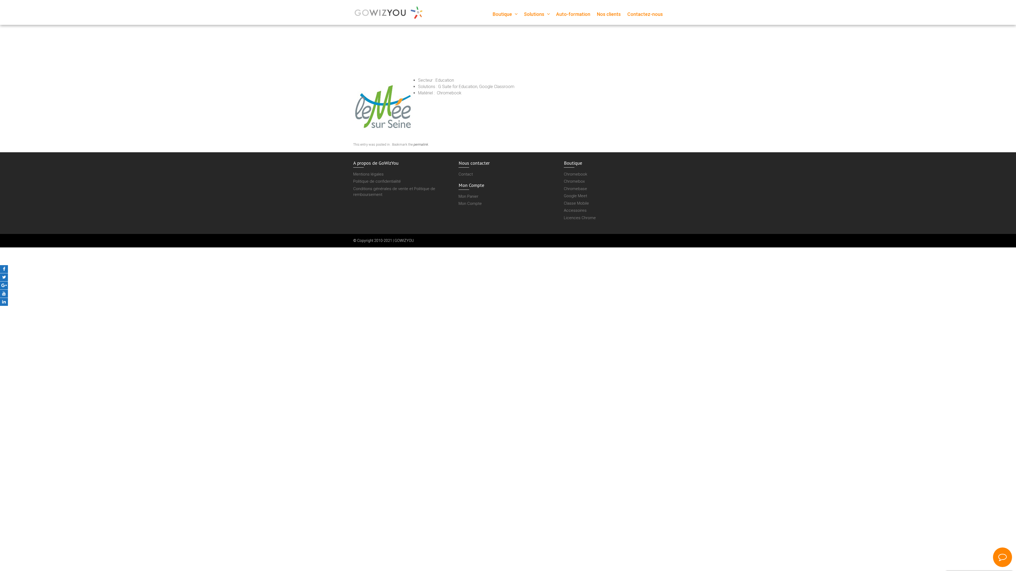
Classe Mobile (576, 203)
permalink (421, 144)
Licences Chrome (580, 217)
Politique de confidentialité (377, 181)
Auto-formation (573, 14)
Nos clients (609, 14)
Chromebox (574, 181)
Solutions (534, 14)
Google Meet (575, 196)
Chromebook (575, 174)
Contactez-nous (645, 14)
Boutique (502, 14)
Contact (466, 174)
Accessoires (575, 210)
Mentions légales (368, 174)
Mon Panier (468, 196)
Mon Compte (470, 203)
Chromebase (575, 188)
